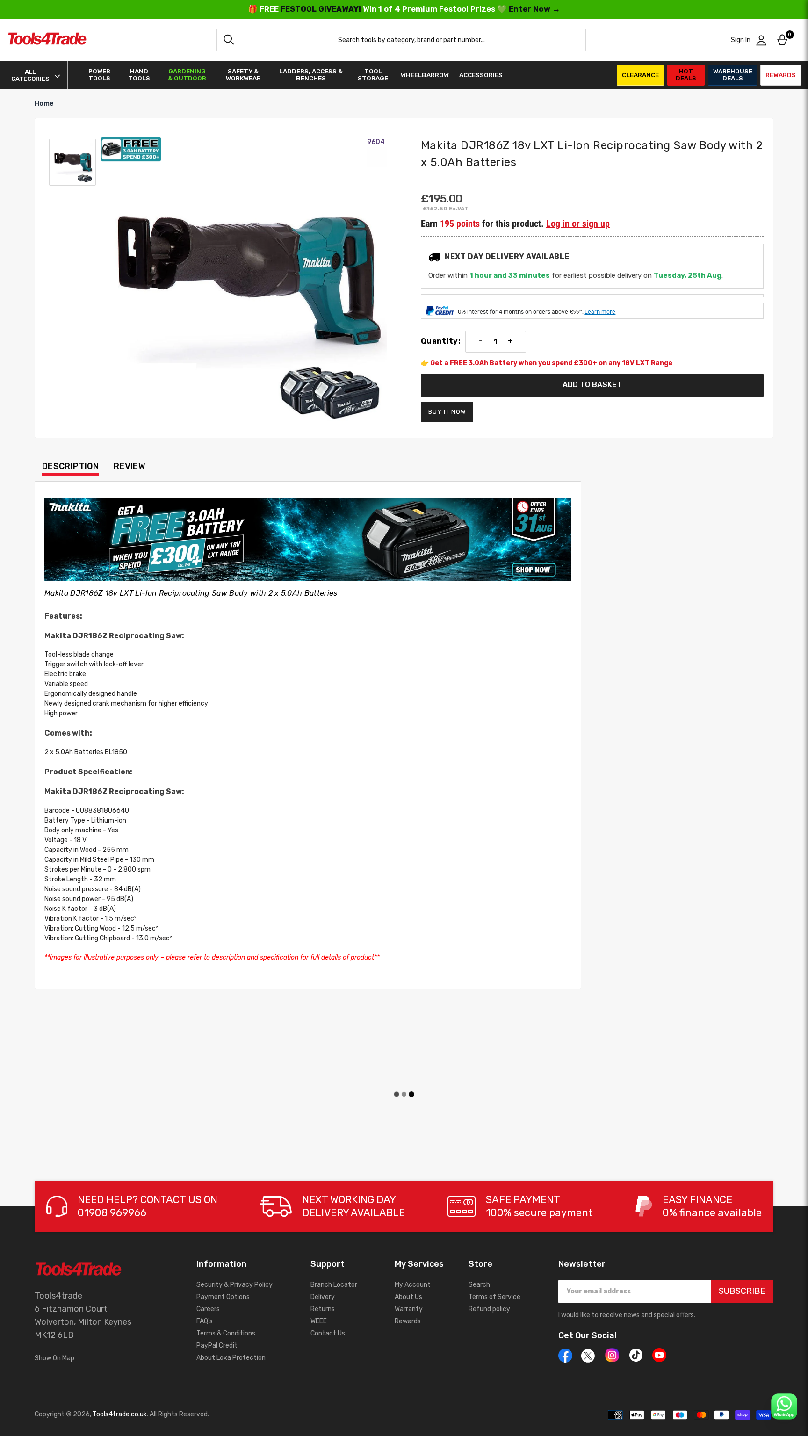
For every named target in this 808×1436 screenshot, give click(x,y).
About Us (408, 1297)
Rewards (780, 75)
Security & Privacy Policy (234, 1285)
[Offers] (307, 539)
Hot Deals (686, 74)
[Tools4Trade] (47, 40)
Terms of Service (494, 1297)
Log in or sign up (578, 223)
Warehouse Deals (732, 74)
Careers (208, 1309)
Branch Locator (333, 1285)
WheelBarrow (425, 75)
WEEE (318, 1321)
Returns (322, 1309)
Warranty (409, 1309)
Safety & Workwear (243, 75)
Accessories (481, 75)
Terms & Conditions (225, 1333)
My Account (413, 1285)
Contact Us (327, 1333)
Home (44, 104)
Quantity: (441, 341)
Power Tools (99, 75)
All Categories (30, 75)
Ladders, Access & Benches (311, 75)
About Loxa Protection (231, 1358)
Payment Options (223, 1297)
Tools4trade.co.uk (120, 1414)
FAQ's (204, 1321)
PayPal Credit (217, 1345)
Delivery (322, 1297)
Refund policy (489, 1309)
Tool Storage (373, 75)
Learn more (599, 312)
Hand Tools (139, 75)
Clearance (640, 75)
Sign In (740, 40)
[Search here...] (228, 39)
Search (479, 1285)
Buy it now (447, 411)
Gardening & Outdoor (187, 75)
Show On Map (54, 1358)
